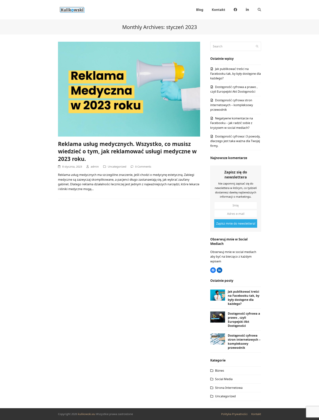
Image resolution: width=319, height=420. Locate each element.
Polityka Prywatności (234, 414)
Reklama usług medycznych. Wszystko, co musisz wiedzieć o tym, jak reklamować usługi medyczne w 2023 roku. (127, 151)
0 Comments (143, 166)
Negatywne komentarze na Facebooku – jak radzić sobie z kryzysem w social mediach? (231, 123)
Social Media (224, 379)
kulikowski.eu (86, 414)
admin (95, 166)
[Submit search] (257, 46)
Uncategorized (117, 166)
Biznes (219, 371)
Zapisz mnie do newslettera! (235, 223)
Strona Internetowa (229, 388)
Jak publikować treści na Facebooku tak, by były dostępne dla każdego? (235, 73)
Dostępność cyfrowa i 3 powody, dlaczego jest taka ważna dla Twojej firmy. (235, 141)
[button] (259, 9)
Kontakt (256, 414)
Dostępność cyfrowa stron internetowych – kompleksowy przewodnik (231, 105)
